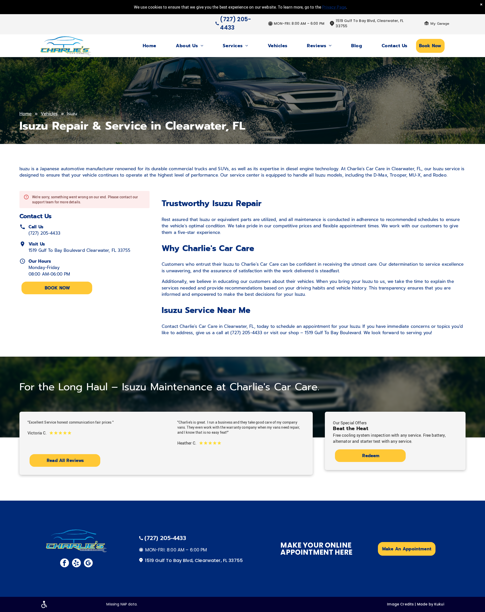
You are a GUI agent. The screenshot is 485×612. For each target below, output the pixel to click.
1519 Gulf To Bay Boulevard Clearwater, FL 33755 (79, 250)
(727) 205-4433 (44, 233)
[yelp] (76, 563)
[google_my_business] (88, 563)
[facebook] (64, 563)
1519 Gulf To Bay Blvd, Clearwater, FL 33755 (194, 560)
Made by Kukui (430, 604)
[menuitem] (149, 45)
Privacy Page (334, 7)
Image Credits (400, 604)
